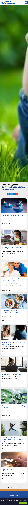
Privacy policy (4, 503)
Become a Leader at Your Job (12, 215)
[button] (26, 2)
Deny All (13, 503)
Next (21, 487)
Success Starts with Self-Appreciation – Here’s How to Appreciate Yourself (13, 439)
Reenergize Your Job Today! (12, 374)
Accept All (23, 503)
